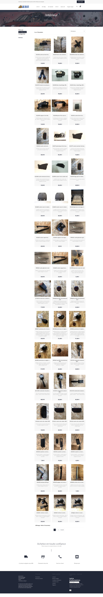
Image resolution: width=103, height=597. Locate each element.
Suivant (62, 529)
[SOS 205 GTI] (23, 7)
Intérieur (20, 37)
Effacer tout (22, 32)
